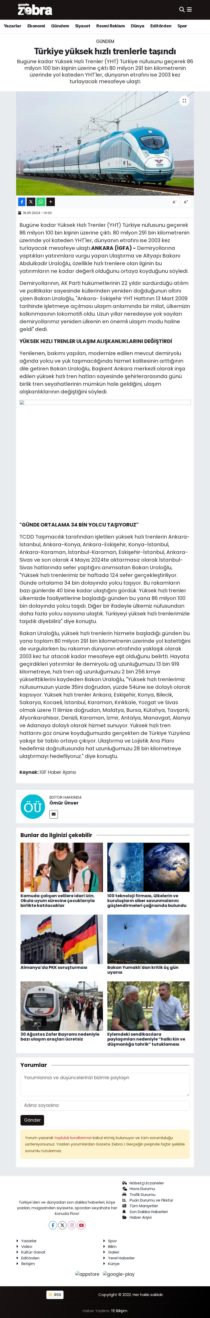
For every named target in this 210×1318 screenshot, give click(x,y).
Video (26, 1246)
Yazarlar (12, 26)
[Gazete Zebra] (35, 9)
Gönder (32, 1120)
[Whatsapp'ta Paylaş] (40, 202)
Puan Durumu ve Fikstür (151, 1200)
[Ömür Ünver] (32, 806)
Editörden (161, 26)
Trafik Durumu (142, 1194)
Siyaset (82, 26)
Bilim (112, 1246)
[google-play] (119, 1274)
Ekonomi (36, 26)
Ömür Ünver (64, 803)
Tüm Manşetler (144, 1205)
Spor (182, 26)
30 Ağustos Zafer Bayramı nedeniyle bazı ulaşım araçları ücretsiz (59, 1036)
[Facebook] (53, 1225)
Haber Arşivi (141, 1217)
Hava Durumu (142, 1188)
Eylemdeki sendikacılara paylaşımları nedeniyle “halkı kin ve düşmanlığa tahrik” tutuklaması (146, 1039)
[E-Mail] (53, 814)
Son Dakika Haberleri (149, 1211)
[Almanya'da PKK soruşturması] (61, 939)
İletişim (28, 1263)
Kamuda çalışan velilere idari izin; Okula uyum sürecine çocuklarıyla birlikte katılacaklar (57, 900)
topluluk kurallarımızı (73, 1137)
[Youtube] (81, 1225)
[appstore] (88, 1274)
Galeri (113, 1252)
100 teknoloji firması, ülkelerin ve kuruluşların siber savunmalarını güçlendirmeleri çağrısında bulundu (146, 900)
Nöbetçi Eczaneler (147, 1183)
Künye (114, 1263)
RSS (57, 1294)
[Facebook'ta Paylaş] (21, 202)
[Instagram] (72, 1225)
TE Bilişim (119, 1310)
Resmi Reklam (110, 26)
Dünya (137, 26)
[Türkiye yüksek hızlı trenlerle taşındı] (105, 143)
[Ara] (182, 10)
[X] (62, 1225)
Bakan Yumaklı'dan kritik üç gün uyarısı (142, 970)
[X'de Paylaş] (31, 202)
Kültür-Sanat (33, 1252)
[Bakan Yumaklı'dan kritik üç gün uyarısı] (148, 939)
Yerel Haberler (121, 1258)
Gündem (60, 26)
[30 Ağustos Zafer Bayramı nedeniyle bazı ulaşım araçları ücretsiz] (61, 1006)
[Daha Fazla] (50, 202)
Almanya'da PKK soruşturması (53, 967)
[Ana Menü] (189, 10)
